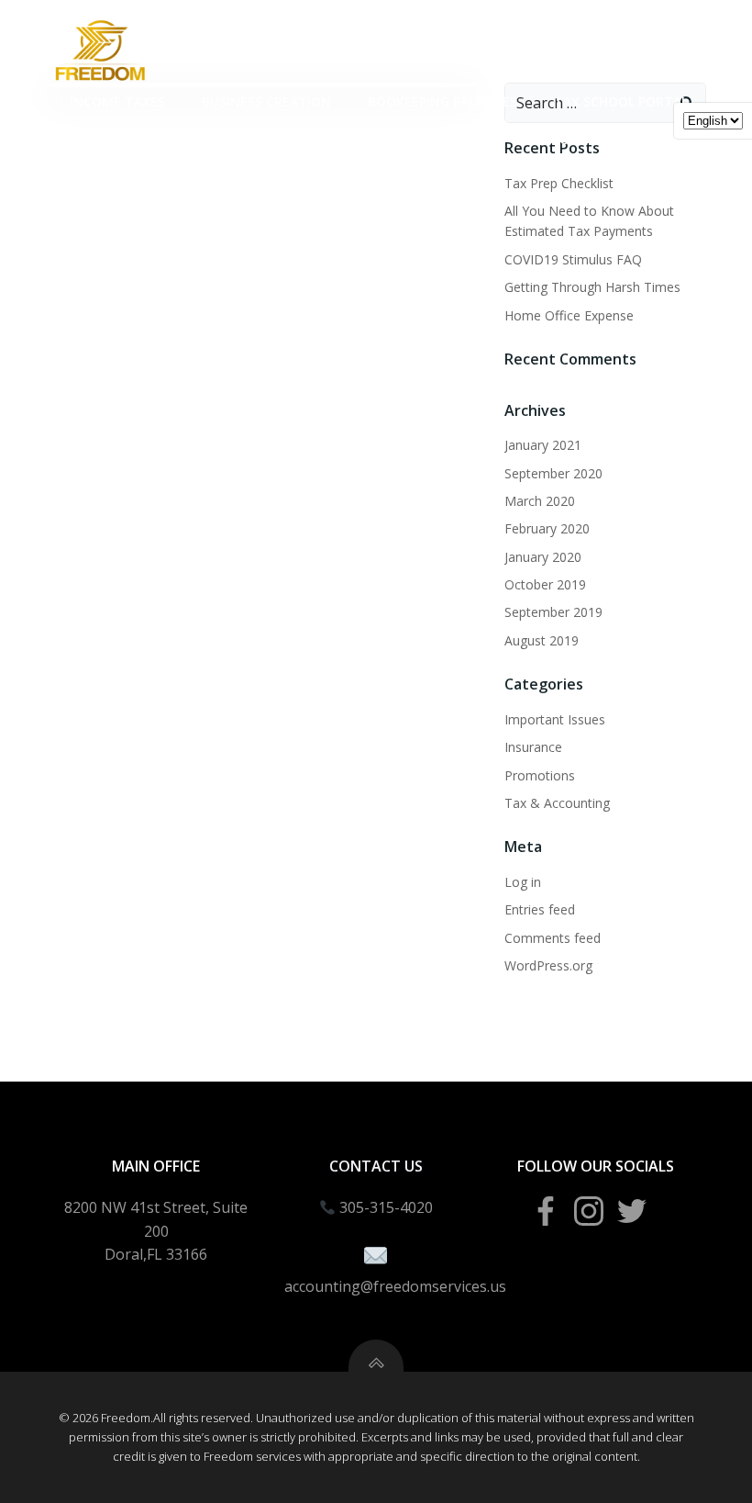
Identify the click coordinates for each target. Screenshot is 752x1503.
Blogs (565, 139)
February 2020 (547, 528)
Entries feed (539, 909)
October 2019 (545, 584)
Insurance (533, 747)
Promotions (539, 775)
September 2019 (553, 612)
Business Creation (266, 101)
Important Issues (554, 719)
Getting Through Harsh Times (592, 287)
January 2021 (542, 445)
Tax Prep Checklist (559, 183)
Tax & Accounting (557, 803)
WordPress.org (548, 965)
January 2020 (542, 557)
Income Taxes (117, 101)
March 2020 (539, 501)
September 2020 (553, 473)
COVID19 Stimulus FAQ (573, 259)
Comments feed (552, 938)
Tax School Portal (621, 101)
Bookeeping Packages (442, 101)
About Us (655, 139)
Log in (522, 882)
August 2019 (541, 640)
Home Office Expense (569, 315)
